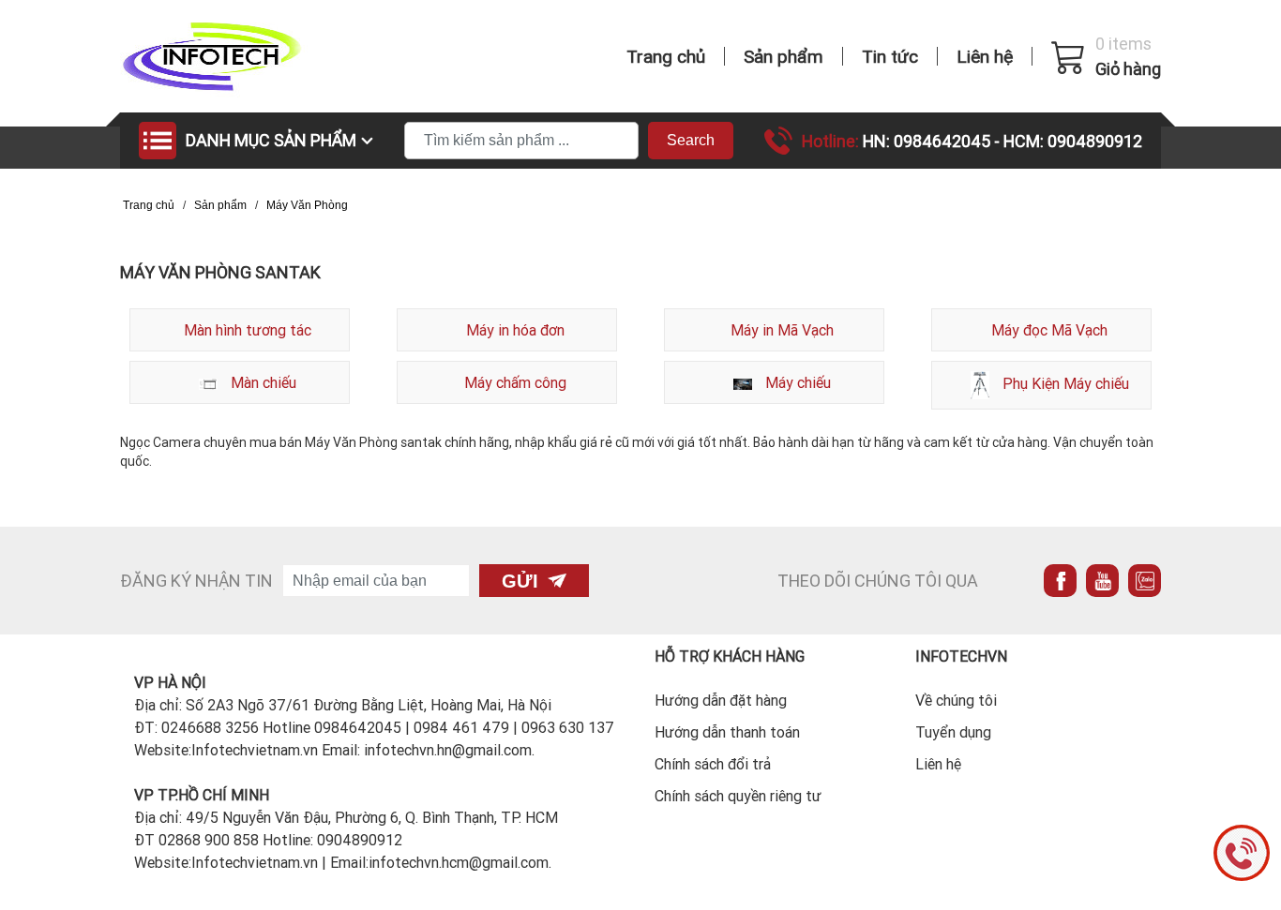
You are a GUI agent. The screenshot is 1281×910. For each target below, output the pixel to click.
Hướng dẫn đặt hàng (721, 700)
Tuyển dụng (953, 732)
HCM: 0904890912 (1072, 141)
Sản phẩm (783, 56)
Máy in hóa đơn (515, 330)
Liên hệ (985, 56)
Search (691, 140)
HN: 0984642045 (928, 141)
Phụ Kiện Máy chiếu (1064, 383)
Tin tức (890, 56)
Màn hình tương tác (247, 330)
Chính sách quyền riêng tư (738, 795)
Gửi (520, 581)
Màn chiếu (261, 382)
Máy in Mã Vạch (782, 330)
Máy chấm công (515, 382)
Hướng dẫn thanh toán (727, 732)
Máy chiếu (796, 382)
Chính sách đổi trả (713, 763)
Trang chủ (665, 56)
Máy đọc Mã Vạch (1049, 330)
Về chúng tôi (956, 700)
